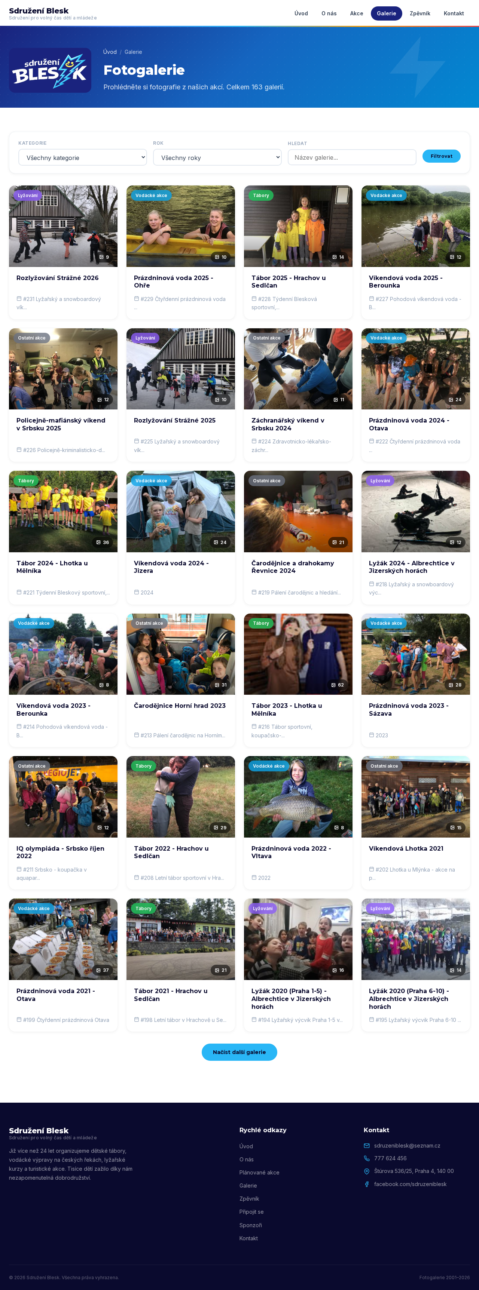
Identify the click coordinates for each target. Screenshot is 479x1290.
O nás (329, 13)
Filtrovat (441, 156)
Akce (356, 13)
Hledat (298, 143)
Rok (158, 143)
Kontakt (454, 13)
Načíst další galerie (239, 1052)
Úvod (301, 13)
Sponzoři (251, 1225)
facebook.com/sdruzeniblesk (410, 1184)
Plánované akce (260, 1172)
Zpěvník (420, 13)
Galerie (386, 13)
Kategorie (32, 143)
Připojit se (252, 1211)
